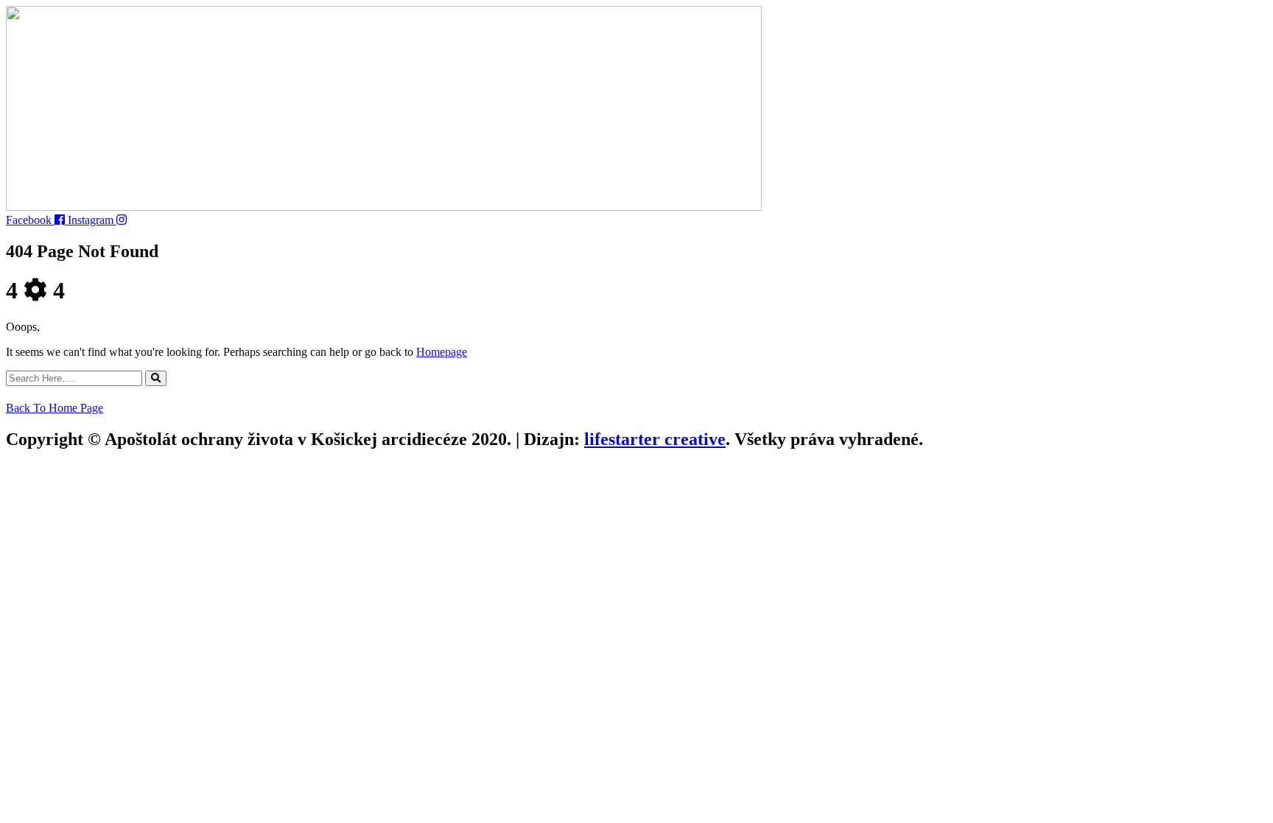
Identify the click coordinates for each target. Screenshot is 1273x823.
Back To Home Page (54, 408)
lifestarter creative (655, 439)
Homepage (441, 352)
